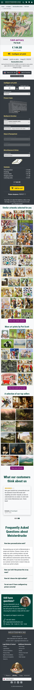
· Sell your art (21, 648)
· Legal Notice (6, 648)
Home (2, 6)
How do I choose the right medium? (15, 578)
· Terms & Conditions (7, 650)
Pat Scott (26, 6)
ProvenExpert (14, 511)
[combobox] (17, 93)
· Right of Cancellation (8, 655)
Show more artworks (17, 468)
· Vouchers (20, 655)
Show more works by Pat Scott (17, 388)
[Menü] (2, 2)
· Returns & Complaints (8, 657)
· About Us (5, 659)
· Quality (20, 650)
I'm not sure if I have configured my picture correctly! (15, 585)
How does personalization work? (14, 543)
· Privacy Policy (6, 653)
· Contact (5, 646)
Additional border (7, 91)
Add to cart (18, 188)
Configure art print (18, 54)
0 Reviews (20, 76)
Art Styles (8, 6)
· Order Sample (21, 657)
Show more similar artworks (17, 321)
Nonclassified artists (17, 6)
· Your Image (21, 646)
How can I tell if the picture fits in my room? (16, 571)
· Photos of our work (23, 653)
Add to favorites (25, 72)
